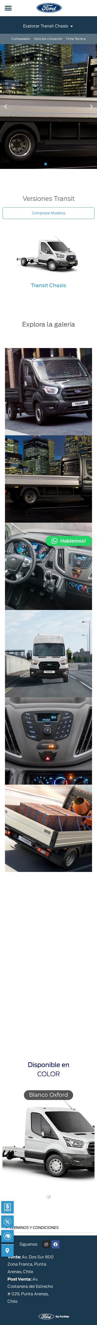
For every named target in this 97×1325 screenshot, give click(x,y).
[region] (48, 1145)
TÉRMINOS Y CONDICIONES (34, 1228)
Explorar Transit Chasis (45, 26)
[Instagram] (46, 1244)
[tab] (48, 1228)
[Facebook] (55, 1244)
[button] (8, 8)
